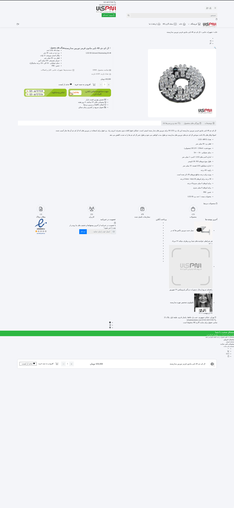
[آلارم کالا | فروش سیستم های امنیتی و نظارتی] (106, 9)
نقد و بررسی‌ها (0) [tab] (170, 123)
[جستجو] (128, 15)
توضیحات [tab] (208, 123)
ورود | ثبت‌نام (108, 15)
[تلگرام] (110, 322)
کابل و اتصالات (46, 70)
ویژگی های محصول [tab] (191, 123)
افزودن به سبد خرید (83, 84)
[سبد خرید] (216, 19)
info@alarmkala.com (106, 5)
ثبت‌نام (83, 232)
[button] (215, 48)
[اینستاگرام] (110, 325)
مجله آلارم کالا (168, 24)
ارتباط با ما (153, 24)
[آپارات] (110, 328)
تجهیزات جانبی (207, 32)
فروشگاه (193, 24)
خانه (180, 24)
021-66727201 (109, 2)
